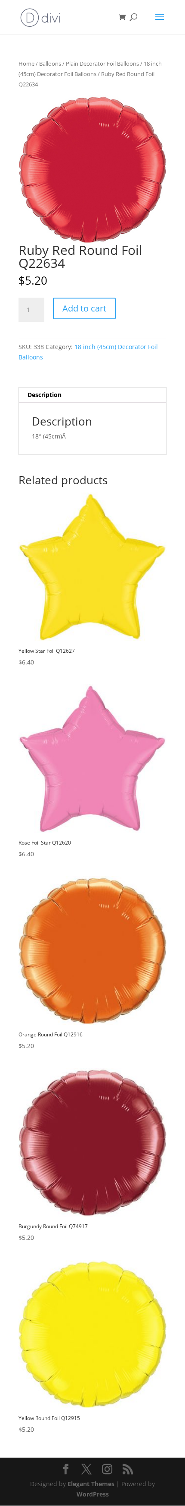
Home (26, 63)
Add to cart (84, 308)
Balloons (50, 63)
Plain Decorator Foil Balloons (102, 63)
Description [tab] (45, 395)
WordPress (93, 1494)
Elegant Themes (91, 1484)
